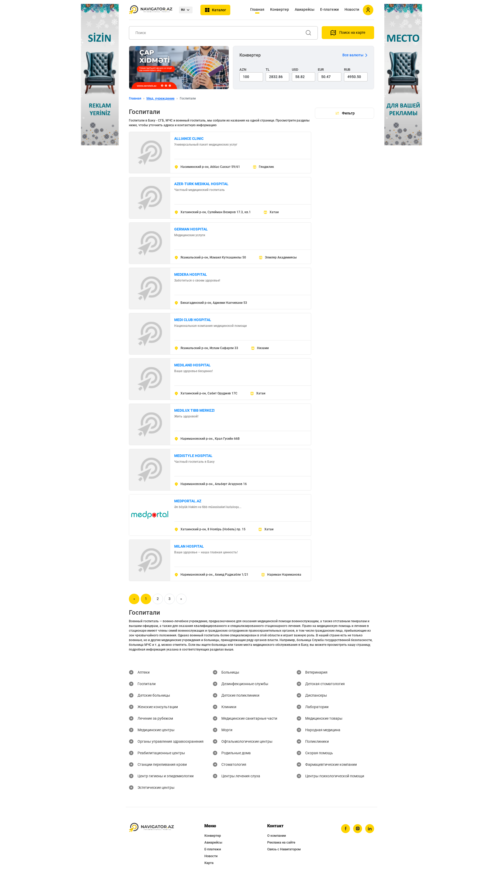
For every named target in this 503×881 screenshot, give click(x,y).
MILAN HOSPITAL (189, 546)
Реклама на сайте (281, 842)
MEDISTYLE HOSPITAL (193, 456)
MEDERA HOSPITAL (190, 274)
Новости (352, 9)
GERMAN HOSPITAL (191, 229)
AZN (242, 69)
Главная (257, 9)
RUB (347, 69)
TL (268, 69)
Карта (209, 863)
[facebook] (345, 828)
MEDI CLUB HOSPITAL (192, 320)
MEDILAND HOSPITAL (192, 365)
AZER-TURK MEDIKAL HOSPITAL (201, 184)
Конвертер (279, 9)
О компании (276, 836)
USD (295, 69)
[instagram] (357, 828)
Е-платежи (329, 9)
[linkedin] (369, 828)
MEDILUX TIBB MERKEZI (194, 410)
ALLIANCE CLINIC (189, 138)
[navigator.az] (151, 828)
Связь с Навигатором (284, 849)
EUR (321, 69)
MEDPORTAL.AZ (187, 501)
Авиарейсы (304, 9)
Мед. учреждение (160, 98)
